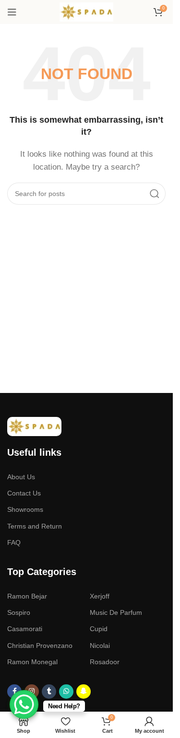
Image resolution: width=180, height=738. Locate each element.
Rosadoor (105, 662)
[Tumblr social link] (49, 691)
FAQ (14, 542)
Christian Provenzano (39, 645)
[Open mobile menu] (12, 12)
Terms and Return (34, 526)
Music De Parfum (116, 612)
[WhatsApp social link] (66, 691)
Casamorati (24, 629)
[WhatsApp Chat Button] (24, 704)
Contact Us (24, 493)
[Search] (155, 194)
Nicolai (100, 645)
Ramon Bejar (27, 596)
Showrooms (25, 509)
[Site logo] (87, 11)
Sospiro (18, 612)
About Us (21, 477)
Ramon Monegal (32, 662)
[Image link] (34, 426)
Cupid (99, 629)
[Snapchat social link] (83, 691)
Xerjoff (99, 596)
